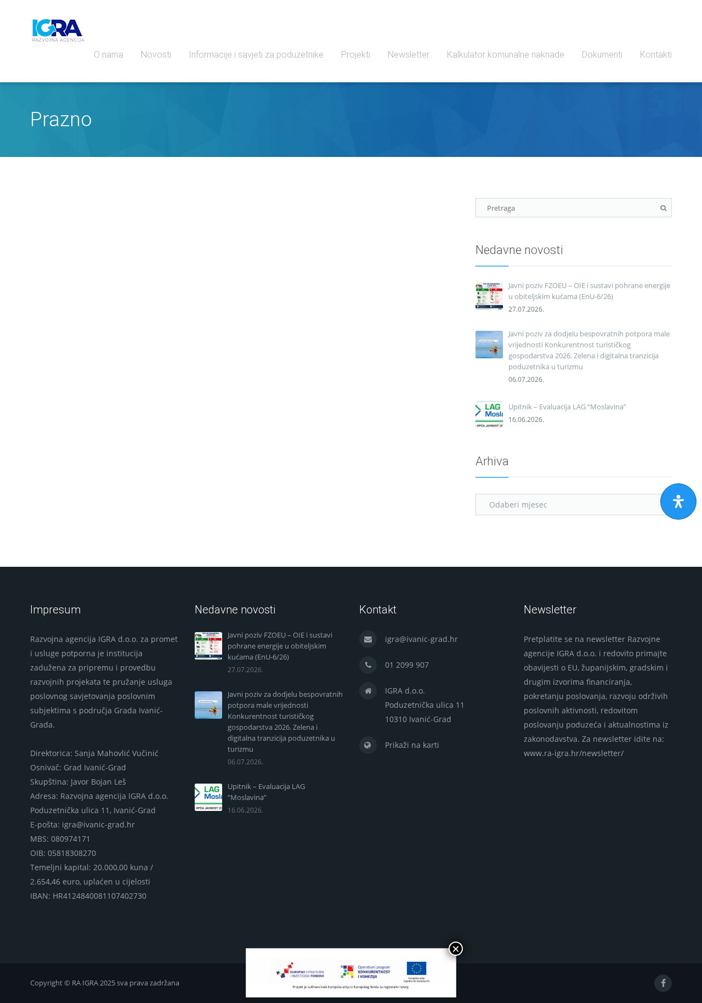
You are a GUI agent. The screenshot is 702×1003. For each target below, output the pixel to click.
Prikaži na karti (412, 745)
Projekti (355, 54)
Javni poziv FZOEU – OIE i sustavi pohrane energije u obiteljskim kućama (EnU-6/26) (589, 290)
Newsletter (408, 54)
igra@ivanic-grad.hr (421, 639)
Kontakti (656, 54)
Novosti (156, 54)
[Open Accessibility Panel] (678, 501)
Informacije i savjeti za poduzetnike (256, 54)
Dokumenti (602, 54)
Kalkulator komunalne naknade (505, 54)
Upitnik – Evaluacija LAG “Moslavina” (567, 407)
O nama (108, 54)
